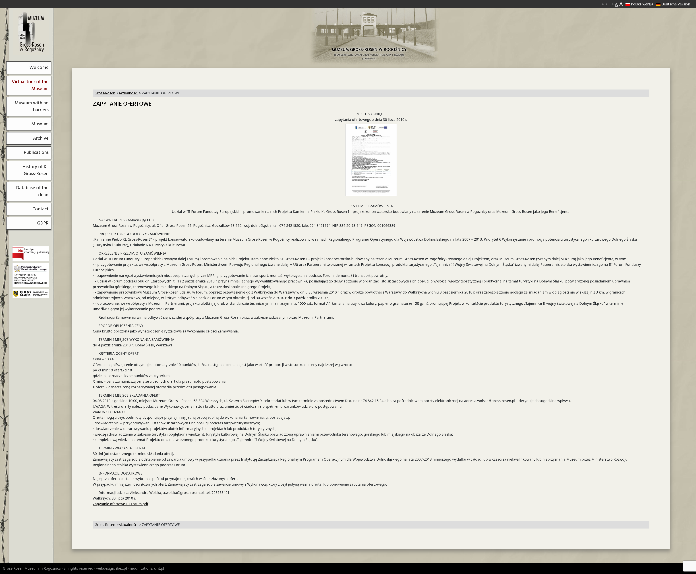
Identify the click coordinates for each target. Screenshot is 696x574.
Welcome (39, 67)
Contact (40, 209)
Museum (40, 124)
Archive (41, 138)
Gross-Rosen (31, 32)
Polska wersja (642, 4)
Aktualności (128, 93)
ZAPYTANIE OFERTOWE (122, 104)
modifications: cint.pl (147, 568)
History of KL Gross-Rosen (35, 170)
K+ (603, 4)
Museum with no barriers (32, 106)
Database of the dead (32, 191)
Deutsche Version (675, 4)
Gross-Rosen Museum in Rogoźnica (32, 568)
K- (607, 4)
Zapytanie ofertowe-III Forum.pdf (120, 503)
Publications (36, 152)
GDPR (43, 223)
